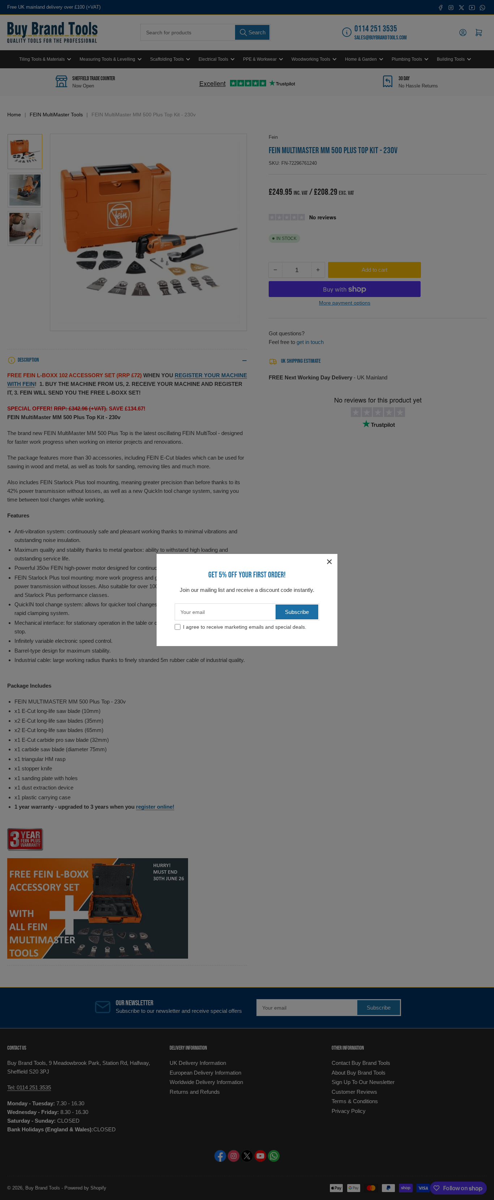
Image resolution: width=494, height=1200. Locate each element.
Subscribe (297, 612)
